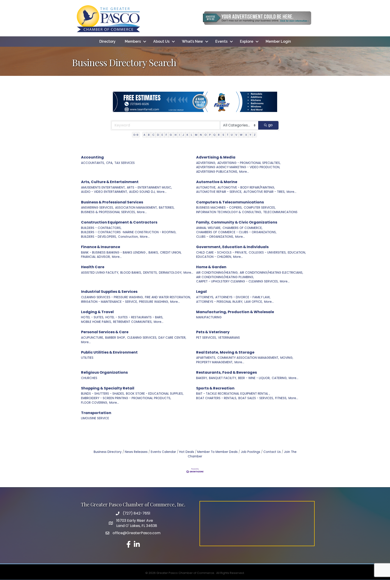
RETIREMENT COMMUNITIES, (132, 322)
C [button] (153, 135)
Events (221, 41)
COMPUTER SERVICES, (260, 207)
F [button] (166, 135)
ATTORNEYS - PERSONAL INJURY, (219, 302)
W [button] (241, 135)
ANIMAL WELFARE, (208, 228)
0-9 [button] (135, 135)
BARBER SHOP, (115, 337)
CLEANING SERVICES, (142, 337)
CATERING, (279, 378)
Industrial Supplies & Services (109, 291)
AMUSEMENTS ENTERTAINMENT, (103, 187)
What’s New (192, 41)
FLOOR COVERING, (94, 403)
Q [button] (214, 135)
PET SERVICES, (206, 337)
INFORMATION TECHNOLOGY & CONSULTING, (229, 212)
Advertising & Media (215, 157)
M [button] (196, 135)
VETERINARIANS (229, 337)
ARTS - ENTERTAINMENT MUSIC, (149, 187)
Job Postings (250, 452)
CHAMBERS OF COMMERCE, (242, 228)
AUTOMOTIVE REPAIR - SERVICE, (219, 192)
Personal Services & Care (104, 332)
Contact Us (272, 452)
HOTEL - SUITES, (92, 317)
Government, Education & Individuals (232, 246)
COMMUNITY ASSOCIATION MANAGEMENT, (248, 358)
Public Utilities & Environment (109, 352)
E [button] (162, 135)
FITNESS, (281, 398)
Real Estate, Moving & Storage (225, 352)
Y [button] (250, 135)
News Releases (136, 452)
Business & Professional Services (112, 202)
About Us (161, 41)
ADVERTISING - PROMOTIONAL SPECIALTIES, (249, 163)
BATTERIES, (166, 207)
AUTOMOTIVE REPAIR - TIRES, (264, 192)
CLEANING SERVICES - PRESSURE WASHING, (112, 297)
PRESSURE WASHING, (154, 302)
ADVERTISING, (206, 163)
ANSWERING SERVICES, (97, 207)
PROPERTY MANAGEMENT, (214, 362)
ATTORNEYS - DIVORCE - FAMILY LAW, (242, 297)
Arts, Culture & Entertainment (110, 181)
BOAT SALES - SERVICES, (256, 398)
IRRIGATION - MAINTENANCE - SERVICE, (109, 302)
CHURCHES (89, 378)
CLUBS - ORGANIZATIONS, (215, 237)
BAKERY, (202, 378)
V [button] (236, 135)
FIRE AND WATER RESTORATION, (168, 297)
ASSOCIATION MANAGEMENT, (136, 207)
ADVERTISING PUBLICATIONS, (217, 172)
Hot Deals (186, 452)
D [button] (158, 135)
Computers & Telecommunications (230, 202)
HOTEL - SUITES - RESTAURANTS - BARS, (134, 317)
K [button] (187, 135)
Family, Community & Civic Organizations (236, 222)
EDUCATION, (297, 252)
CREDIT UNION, (170, 252)
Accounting (92, 157)
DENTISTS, (150, 272)
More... (244, 172)
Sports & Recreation (215, 388)
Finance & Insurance (100, 246)
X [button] (246, 135)
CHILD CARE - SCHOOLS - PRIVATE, (221, 252)
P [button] (210, 135)
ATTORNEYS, (205, 297)
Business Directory (108, 452)
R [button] (219, 135)
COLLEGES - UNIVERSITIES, (267, 252)
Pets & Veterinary (213, 332)
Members (133, 41)
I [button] (179, 135)
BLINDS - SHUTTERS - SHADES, (103, 393)
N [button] (201, 135)
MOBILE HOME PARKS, (96, 322)
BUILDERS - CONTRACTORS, (101, 228)
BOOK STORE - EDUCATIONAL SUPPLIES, (154, 393)
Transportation (96, 412)
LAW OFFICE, (253, 302)
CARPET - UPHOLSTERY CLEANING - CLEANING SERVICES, (237, 281)
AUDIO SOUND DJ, (142, 192)
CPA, (109, 163)
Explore (246, 41)
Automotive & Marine (216, 181)
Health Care (92, 267)
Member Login (278, 41)
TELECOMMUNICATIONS (280, 212)
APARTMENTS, (206, 358)
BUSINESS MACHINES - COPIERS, (219, 207)
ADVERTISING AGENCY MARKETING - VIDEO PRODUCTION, (238, 167)
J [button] (183, 135)
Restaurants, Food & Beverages (226, 372)
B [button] (148, 135)
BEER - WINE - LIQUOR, (254, 378)
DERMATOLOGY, (170, 272)
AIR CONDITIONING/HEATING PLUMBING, (225, 277)
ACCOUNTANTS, (93, 163)
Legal (201, 291)
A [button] (144, 135)
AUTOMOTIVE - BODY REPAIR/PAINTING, (246, 187)
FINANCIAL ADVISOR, (96, 257)
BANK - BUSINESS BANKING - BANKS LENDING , (114, 252)
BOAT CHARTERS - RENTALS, (216, 398)
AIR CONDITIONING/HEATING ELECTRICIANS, (271, 272)
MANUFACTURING (209, 317)
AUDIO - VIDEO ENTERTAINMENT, (104, 192)
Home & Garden (211, 267)
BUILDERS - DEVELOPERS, (99, 237)
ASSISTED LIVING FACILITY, (100, 272)
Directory (107, 41)
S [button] (223, 135)
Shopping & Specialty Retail (107, 388)
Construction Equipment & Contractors (119, 222)
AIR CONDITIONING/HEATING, (217, 272)
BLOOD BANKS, (131, 272)
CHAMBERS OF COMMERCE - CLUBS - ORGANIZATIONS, (236, 232)
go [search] (270, 125)
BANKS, (154, 252)
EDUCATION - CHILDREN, (214, 257)
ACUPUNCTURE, (92, 337)
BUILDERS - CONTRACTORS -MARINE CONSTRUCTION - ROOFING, (128, 232)
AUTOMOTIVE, (206, 187)
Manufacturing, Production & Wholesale (235, 311)
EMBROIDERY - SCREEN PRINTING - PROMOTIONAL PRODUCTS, (126, 398)
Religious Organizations (104, 372)
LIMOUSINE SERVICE (95, 418)
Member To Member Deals (217, 452)
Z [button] (254, 135)
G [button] (171, 135)
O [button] (205, 135)
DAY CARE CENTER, (172, 337)
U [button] (232, 135)
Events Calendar (163, 452)
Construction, (128, 237)
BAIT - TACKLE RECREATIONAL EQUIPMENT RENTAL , (233, 393)
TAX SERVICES (124, 163)
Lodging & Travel (97, 311)
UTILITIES (87, 358)
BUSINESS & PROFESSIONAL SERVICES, (108, 212)
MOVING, (286, 358)
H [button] (175, 135)
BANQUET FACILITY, (223, 378)
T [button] (227, 135)
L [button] (191, 135)
